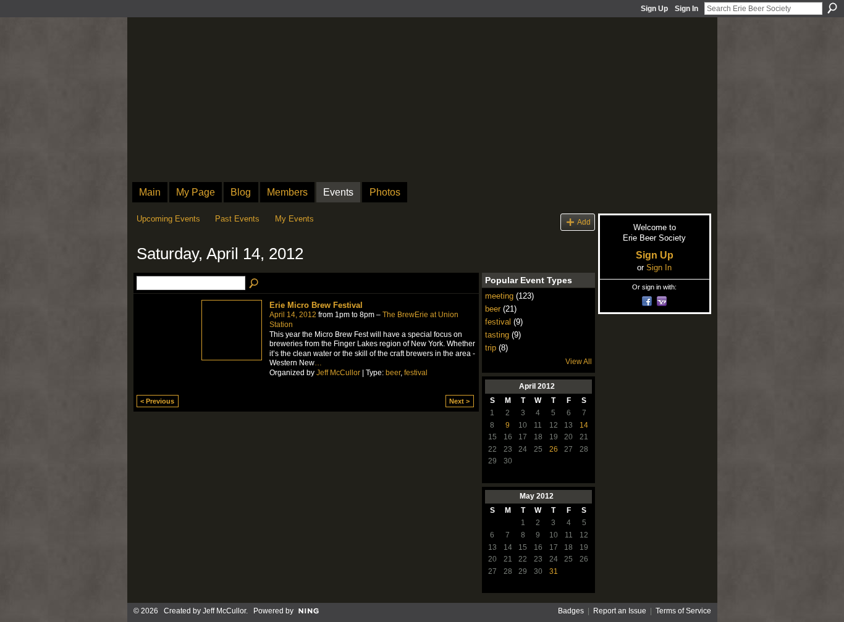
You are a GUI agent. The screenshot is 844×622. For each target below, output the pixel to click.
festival (416, 372)
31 (553, 571)
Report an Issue (619, 611)
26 (553, 449)
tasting (497, 334)
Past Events (237, 218)
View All (578, 361)
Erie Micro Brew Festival (316, 305)
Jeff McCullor (338, 372)
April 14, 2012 (292, 314)
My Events (294, 218)
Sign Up (654, 8)
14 (584, 425)
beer (393, 372)
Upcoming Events (168, 218)
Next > (459, 401)
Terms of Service (683, 611)
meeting (499, 296)
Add (584, 222)
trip (490, 347)
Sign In (686, 8)
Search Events (254, 283)
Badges (571, 611)
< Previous (157, 401)
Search (832, 8)
